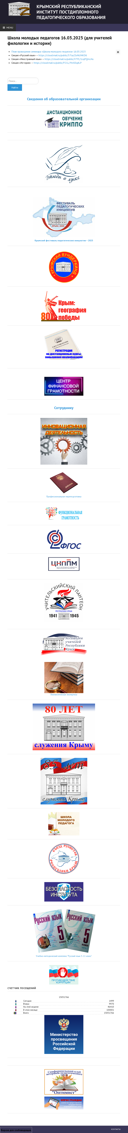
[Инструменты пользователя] (118, 52)
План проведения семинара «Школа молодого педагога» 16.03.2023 (48, 51)
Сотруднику (63, 407)
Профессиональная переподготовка (63, 496)
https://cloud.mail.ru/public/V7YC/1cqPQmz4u (69, 59)
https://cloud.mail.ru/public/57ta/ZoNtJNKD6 (63, 55)
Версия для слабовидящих (16, 1130)
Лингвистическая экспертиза (63, 694)
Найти (14, 87)
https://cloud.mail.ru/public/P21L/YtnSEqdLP (58, 62)
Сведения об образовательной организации (64, 99)
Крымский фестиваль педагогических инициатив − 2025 (64, 240)
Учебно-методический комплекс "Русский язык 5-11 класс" (64, 956)
